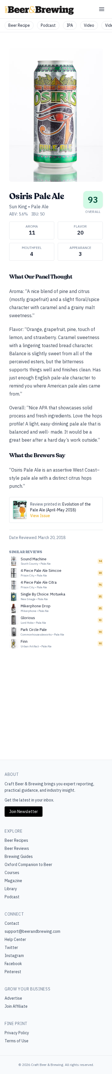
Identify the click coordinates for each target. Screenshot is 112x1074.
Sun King (18, 206)
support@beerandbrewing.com (32, 931)
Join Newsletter (23, 811)
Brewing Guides (19, 856)
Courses (12, 872)
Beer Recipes (16, 840)
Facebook (13, 963)
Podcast (48, 25)
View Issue (40, 515)
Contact (12, 923)
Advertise (13, 998)
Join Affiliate (16, 1006)
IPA (70, 25)
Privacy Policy (17, 1032)
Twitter (11, 947)
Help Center (15, 939)
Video (89, 25)
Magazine (13, 880)
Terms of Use (16, 1040)
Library (11, 888)
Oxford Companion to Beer (28, 864)
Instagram (14, 955)
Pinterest (13, 971)
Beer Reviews (17, 848)
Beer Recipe (19, 25)
